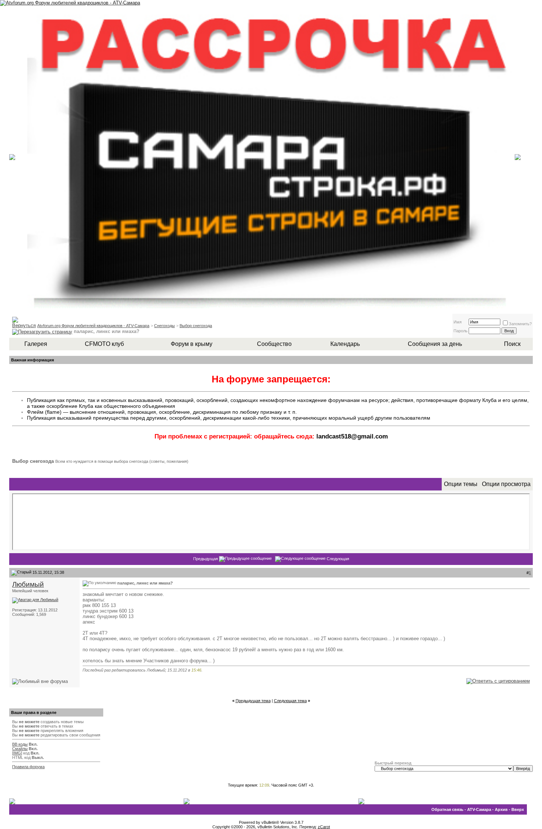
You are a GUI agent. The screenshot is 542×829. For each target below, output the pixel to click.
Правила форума (28, 766)
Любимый (28, 584)
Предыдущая (205, 558)
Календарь (345, 344)
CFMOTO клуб (104, 344)
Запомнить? (520, 324)
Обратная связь (447, 809)
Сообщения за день (435, 344)
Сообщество (274, 344)
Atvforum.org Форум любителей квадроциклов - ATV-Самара (93, 325)
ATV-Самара (479, 809)
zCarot (324, 827)
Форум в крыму (191, 344)
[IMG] (17, 753)
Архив (501, 809)
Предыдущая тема (253, 700)
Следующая (338, 558)
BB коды (20, 744)
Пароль (461, 331)
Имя (458, 322)
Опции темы (460, 484)
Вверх (517, 809)
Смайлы (20, 748)
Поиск (512, 344)
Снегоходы (164, 325)
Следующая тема (290, 700)
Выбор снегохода (196, 325)
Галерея (35, 344)
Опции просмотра (506, 484)
